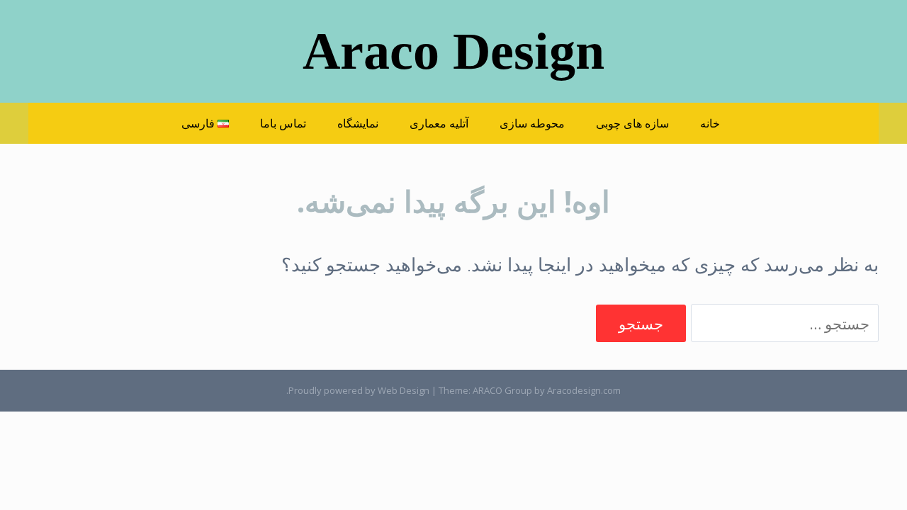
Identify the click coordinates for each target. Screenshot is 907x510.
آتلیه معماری (439, 123)
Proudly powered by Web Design (358, 390)
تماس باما (283, 123)
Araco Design (453, 51)
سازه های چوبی (632, 123)
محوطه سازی (532, 123)
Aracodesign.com (584, 390)
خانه (710, 123)
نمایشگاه (357, 123)
